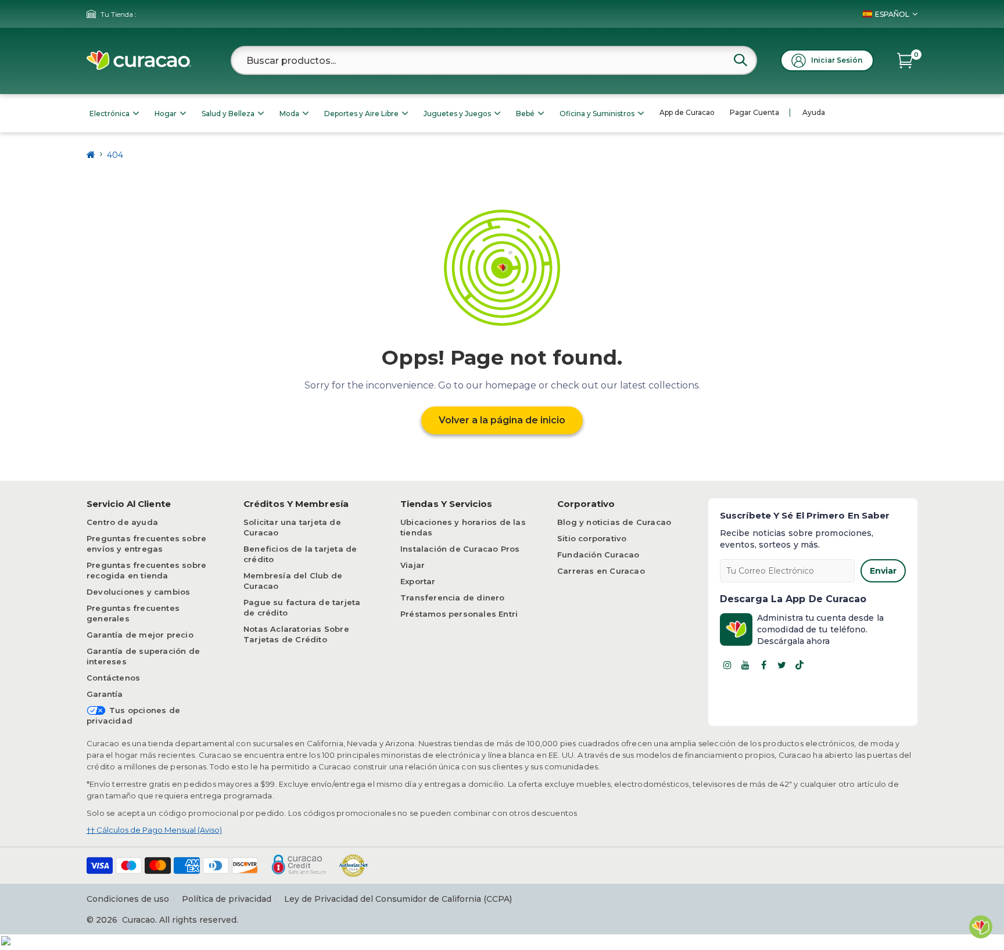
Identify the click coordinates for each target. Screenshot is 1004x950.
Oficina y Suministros (597, 113)
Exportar (418, 581)
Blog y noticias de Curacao (614, 522)
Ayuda (813, 112)
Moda (289, 113)
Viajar (412, 565)
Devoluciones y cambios (138, 591)
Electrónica (109, 113)
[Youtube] (745, 664)
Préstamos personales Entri (459, 613)
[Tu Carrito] (905, 60)
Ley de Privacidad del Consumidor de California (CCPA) (398, 899)
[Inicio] (91, 155)
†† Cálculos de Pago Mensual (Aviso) (154, 829)
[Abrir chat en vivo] (980, 926)
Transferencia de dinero (452, 597)
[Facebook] (763, 664)
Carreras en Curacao (601, 570)
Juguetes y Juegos (457, 113)
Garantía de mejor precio (140, 634)
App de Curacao (687, 112)
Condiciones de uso (128, 899)
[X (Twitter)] (781, 664)
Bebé (525, 113)
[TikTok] (799, 664)
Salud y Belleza (228, 113)
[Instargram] (727, 664)
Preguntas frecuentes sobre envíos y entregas (146, 543)
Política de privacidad (226, 899)
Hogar (166, 113)
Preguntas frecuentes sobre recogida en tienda (146, 570)
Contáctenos (113, 677)
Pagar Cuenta (754, 112)
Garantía (105, 694)
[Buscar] (740, 60)
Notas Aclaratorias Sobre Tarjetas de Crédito (296, 634)
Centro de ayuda (122, 522)
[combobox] (494, 60)
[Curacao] (139, 60)
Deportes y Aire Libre (361, 113)
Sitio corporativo (591, 538)
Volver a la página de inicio (502, 420)
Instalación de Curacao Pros (459, 548)
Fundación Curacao (598, 554)
